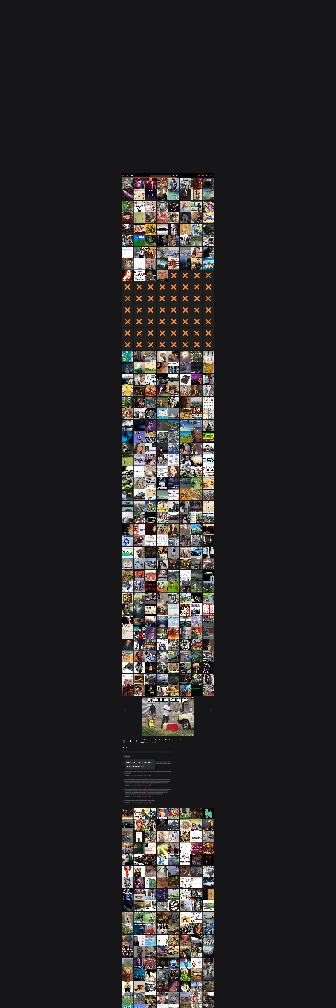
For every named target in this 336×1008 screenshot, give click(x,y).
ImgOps (162, 566)
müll (144, 3)
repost (142, 569)
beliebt (140, 3)
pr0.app (201, 2)
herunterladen (173, 566)
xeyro (151, 566)
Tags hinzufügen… (153, 569)
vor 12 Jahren (144, 566)
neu (136, 3)
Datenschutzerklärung (163, 1005)
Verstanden (215, 1004)
